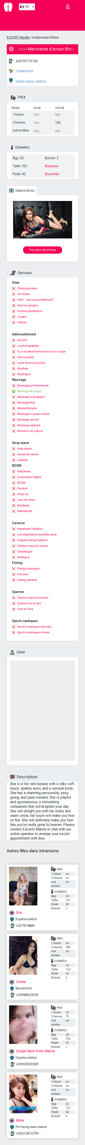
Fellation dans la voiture (32, 546)
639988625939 (27, 995)
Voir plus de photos (42, 250)
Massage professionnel (33, 385)
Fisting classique (28, 568)
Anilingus (23, 557)
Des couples (25, 357)
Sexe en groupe (27, 305)
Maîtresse (23, 471)
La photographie (28, 345)
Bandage (23, 505)
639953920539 (27, 1064)
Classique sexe (27, 288)
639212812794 (27, 1133)
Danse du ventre (27, 454)
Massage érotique (29, 391)
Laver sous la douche (31, 362)
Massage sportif (28, 419)
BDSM (21, 482)
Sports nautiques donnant (34, 626)
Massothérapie (27, 408)
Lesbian (22, 460)
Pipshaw (22, 368)
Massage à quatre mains (33, 414)
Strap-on (23, 494)
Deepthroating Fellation (32, 540)
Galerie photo (24, 190)
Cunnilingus (24, 551)
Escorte (22, 340)
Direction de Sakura (30, 431)
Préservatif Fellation (30, 528)
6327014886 (26, 926)
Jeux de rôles (26, 499)
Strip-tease (24, 448)
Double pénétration (29, 311)
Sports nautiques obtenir (33, 632)
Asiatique (51, 166)
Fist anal (22, 574)
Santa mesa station (30, 81)
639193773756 (27, 61)
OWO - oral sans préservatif (35, 299)
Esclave (22, 488)
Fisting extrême (27, 580)
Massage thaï (26, 402)
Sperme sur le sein (29, 603)
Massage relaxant (28, 425)
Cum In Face (25, 609)
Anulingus (23, 374)
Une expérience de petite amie (37, 534)
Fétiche (22, 322)
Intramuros (24, 71)
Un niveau (23, 294)
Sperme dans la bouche (32, 597)
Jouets (21, 316)
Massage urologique (30, 397)
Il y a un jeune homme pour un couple (41, 351)
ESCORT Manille (18, 37)
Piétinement (24, 511)
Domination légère (29, 477)
